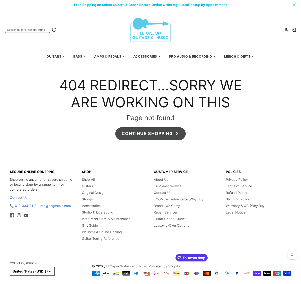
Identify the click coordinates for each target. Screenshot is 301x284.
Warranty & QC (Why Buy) (246, 206)
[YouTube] (26, 215)
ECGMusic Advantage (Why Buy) (179, 199)
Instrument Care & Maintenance (106, 219)
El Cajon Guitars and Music (127, 266)
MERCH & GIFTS (237, 56)
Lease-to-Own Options (171, 225)
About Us (161, 179)
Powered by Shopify (164, 266)
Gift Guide (90, 225)
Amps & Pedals (107, 56)
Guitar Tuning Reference (100, 238)
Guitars (53, 56)
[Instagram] (19, 215)
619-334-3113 (25, 206)
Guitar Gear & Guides (170, 219)
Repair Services (166, 212)
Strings (87, 199)
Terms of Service (239, 186)
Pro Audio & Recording (190, 56)
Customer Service (167, 186)
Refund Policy (236, 193)
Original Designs (94, 193)
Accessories (145, 56)
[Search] (54, 29)
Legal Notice (236, 212)
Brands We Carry (167, 206)
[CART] (294, 30)
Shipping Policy (238, 199)
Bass (77, 56)
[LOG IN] (286, 30)
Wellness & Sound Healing (102, 232)
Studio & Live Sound (97, 212)
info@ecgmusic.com (55, 206)
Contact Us (18, 197)
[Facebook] (12, 215)
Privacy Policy (237, 179)
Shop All (88, 179)
